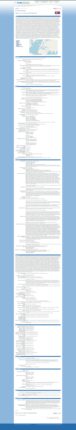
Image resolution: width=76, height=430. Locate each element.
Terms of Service (19, 424)
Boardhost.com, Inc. (28, 424)
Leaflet (51, 54)
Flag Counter (21, 2)
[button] (45, 44)
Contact (15, 424)
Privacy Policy (23, 424)
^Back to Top (17, 85)
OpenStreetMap (55, 54)
